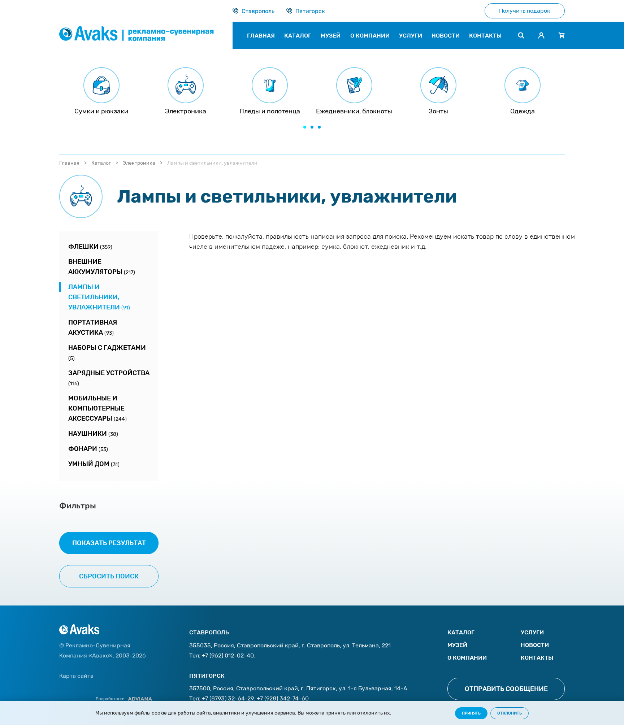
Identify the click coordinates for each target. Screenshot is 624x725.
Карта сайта (76, 675)
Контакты (537, 657)
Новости (535, 645)
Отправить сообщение (506, 689)
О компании (467, 657)
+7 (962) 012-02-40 (228, 655)
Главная (69, 163)
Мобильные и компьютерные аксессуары (97, 408)
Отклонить (509, 713)
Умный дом (94, 464)
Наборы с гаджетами (107, 352)
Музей (457, 645)
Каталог (101, 163)
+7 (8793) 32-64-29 (228, 698)
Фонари (88, 449)
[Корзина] (561, 35)
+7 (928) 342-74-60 (283, 698)
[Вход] (541, 35)
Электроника (139, 163)
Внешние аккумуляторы (101, 267)
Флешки (90, 247)
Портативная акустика (92, 327)
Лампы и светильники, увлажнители (99, 297)
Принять (471, 713)
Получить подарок (524, 10)
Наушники (93, 434)
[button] (304, 127)
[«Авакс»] (146, 35)
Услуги (532, 632)
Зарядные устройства (109, 378)
